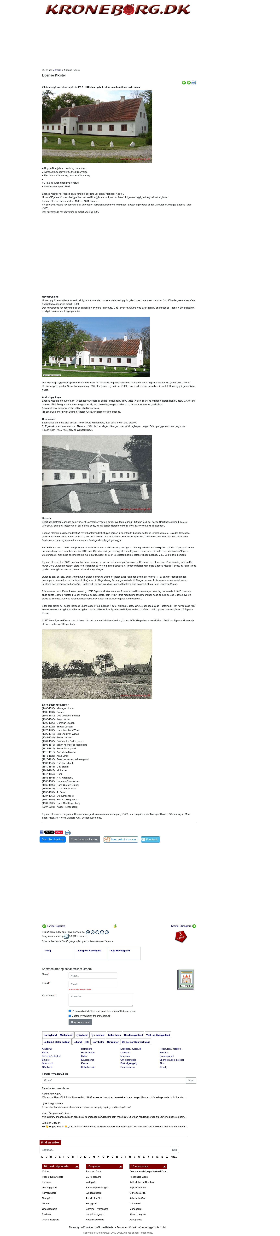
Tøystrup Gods (93, 1171)
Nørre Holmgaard (95, 1214)
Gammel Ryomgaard (97, 1208)
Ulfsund (46, 1203)
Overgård (47, 1198)
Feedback (152, 839)
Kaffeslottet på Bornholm (142, 1182)
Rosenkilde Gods (95, 1219)
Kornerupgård (49, 1192)
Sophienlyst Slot (137, 1187)
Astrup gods (135, 1219)
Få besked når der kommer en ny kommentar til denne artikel (103, 1011)
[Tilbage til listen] (115, 925)
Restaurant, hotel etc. (171, 1048)
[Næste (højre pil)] (188, 82)
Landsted (125, 1052)
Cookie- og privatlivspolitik (153, 1227)
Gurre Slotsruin (137, 1192)
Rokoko (164, 1052)
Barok (45, 1052)
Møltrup (46, 1171)
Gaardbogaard (49, 1208)
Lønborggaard (49, 1187)
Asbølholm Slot (94, 1198)
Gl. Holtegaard (93, 1176)
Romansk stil (167, 1056)
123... (174, 1157)
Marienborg (135, 1208)
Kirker (84, 1056)
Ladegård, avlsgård (130, 1048)
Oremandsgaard (50, 1219)
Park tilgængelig (128, 1063)
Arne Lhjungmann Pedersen (56, 1113)
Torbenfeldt (135, 1203)
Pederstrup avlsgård (52, 1176)
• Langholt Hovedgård (89, 950)
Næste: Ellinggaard (181, 925)
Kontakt (133, 1227)
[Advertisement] (26, 49)
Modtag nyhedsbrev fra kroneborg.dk (91, 1015)
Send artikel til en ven (123, 839)
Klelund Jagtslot (137, 1214)
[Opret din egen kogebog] (186, 980)
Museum (125, 1056)
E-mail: (46, 982)
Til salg (163, 1067)
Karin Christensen (51, 1093)
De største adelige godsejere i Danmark (149, 1171)
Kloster (85, 1063)
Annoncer (122, 1227)
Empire (46, 1059)
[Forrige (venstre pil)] (183, 82)
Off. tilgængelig (128, 1059)
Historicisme (87, 1052)
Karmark (46, 1182)
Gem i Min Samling (53, 839)
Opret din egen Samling (84, 839)
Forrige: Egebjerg (55, 925)
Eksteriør (47, 1214)
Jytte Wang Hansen (52, 1103)
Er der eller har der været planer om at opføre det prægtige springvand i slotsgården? (86, 1107)
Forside (57, 69)
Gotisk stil (47, 1063)
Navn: (45, 974)
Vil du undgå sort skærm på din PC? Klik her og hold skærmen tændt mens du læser (91, 87)
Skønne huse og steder (172, 1059)
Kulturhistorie (88, 1067)
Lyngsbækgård (93, 1192)
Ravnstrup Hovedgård (97, 1187)
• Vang (47, 950)
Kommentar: (49, 995)
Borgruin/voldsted (51, 1056)
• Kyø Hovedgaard (120, 950)
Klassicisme (87, 1059)
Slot (162, 1063)
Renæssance (127, 1067)
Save (60, 832)
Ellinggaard (91, 1203)
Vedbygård (91, 1182)
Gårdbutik (47, 1067)
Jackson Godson (51, 1122)
